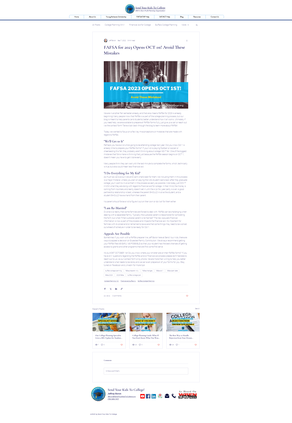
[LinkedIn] (153, 396)
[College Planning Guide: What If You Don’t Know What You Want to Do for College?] (146, 322)
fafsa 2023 (109, 275)
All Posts (96, 25)
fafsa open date (172, 271)
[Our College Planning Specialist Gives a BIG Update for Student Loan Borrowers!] (109, 322)
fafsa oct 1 (159, 271)
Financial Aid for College (140, 25)
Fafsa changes (147, 271)
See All (197, 308)
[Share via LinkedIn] (116, 289)
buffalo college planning (113, 271)
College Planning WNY (115, 25)
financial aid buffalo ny (128, 281)
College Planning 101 (111, 281)
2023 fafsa (120, 275)
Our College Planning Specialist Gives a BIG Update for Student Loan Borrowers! (108, 336)
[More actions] (186, 40)
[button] (92, 16)
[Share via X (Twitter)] (110, 289)
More (184, 25)
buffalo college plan (134, 275)
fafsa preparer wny (132, 271)
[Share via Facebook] (105, 289)
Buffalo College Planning (166, 25)
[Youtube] (142, 396)
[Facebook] (148, 396)
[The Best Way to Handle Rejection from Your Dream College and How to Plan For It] (183, 322)
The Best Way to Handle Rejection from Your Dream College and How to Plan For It (182, 336)
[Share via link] (122, 289)
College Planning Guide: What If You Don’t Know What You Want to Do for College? (145, 336)
